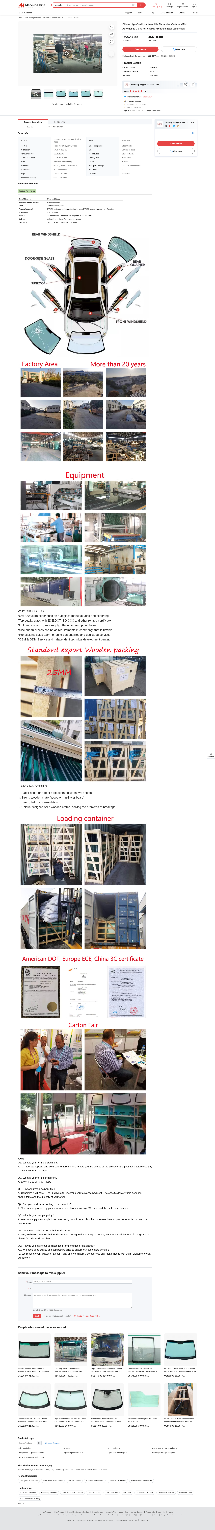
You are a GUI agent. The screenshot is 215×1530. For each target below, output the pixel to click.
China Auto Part (94, 1492)
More (20, 1503)
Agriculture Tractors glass (117, 1452)
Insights (170, 1512)
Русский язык (85, 1515)
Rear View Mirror (74, 1480)
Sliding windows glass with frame (31, 1452)
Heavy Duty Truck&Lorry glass (163, 1448)
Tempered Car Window (117, 1480)
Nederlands (112, 1515)
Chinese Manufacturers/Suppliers (78, 1512)
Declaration (133, 1520)
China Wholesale (97, 1512)
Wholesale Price (111, 1512)
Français (75, 1515)
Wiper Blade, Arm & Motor (53, 1480)
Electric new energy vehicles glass (31, 1457)
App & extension (167, 13)
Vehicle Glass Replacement (141, 1480)
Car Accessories (57, 18)
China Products (59, 1512)
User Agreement (121, 1520)
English (49, 1515)
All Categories (26, 13)
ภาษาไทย (148, 1515)
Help (152, 13)
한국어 (127, 1515)
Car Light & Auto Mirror (29, 1480)
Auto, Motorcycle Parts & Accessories (37, 18)
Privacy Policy (144, 1520)
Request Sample (168, 56)
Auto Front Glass (185, 1492)
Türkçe (156, 1515)
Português (66, 1515)
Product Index (150, 1512)
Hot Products (46, 1512)
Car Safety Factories (49, 1492)
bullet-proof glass (24, 1448)
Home (20, 18)
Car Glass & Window (72, 18)
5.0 (166, 126)
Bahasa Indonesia (176, 1515)
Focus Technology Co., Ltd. (91, 1520)
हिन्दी (141, 1515)
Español (57, 1515)
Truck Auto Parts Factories (72, 1492)
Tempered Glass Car (166, 1492)
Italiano (95, 1515)
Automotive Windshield (95, 1480)
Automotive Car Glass (144, 1492)
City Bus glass (113, 1448)
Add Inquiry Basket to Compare (68, 104)
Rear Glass (127, 1492)
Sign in (194, 6)
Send (37, 1316)
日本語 (135, 1515)
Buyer (140, 13)
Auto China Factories (28, 1492)
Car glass (66, 1448)
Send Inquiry (140, 49)
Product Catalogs (53, 1443)
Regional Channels (137, 1512)
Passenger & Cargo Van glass (163, 1452)
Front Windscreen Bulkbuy (30, 1498)
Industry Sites (123, 1512)
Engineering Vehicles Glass (73, 1452)
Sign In (126, 110)
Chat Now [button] (180, 49)
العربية (121, 1515)
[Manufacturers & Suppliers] (31, 5)
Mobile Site (161, 1512)
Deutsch (103, 1515)
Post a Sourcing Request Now (87, 1316)
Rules (195, 13)
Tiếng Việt (164, 1515)
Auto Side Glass (112, 1492)
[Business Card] (193, 133)
